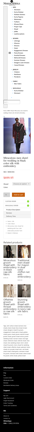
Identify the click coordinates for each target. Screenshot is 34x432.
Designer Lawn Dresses (21, 62)
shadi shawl (7, 351)
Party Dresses (18, 53)
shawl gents (15, 351)
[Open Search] (5, 53)
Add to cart (18, 194)
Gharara (17, 43)
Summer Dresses (19, 60)
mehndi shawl (22, 341)
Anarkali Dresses (19, 55)
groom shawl (7, 336)
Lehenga (17, 41)
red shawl (25, 349)
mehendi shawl (12, 341)
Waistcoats (17, 19)
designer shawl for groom (15, 330)
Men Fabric (17, 84)
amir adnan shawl (12, 326)
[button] (4, 116)
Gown (16, 48)
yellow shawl (22, 356)
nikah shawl (7, 347)
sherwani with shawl (16, 353)
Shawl (16, 29)
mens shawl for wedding (21, 345)
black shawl (11, 328)
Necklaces (17, 74)
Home (5, 110)
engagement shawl (9, 332)
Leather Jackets (19, 34)
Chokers (17, 72)
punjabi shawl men (16, 349)
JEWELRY (15, 69)
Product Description (13, 210)
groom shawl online (18, 336)
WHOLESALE (17, 88)
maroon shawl (17, 338)
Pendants (17, 77)
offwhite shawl (15, 347)
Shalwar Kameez (19, 14)
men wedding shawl (14, 343)
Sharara (16, 46)
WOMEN (15, 38)
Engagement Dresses (21, 50)
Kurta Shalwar (18, 12)
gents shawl (19, 332)
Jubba (16, 31)
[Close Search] (5, 106)
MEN (14, 7)
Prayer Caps (18, 26)
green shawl (11, 334)
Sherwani (17, 10)
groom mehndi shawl (22, 334)
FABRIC (15, 81)
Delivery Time (11, 216)
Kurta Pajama (18, 17)
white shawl (13, 356)
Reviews (9, 213)
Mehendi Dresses (19, 58)
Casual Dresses (19, 65)
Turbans (16, 22)
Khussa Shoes (18, 24)
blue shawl (19, 328)
